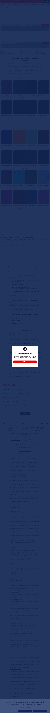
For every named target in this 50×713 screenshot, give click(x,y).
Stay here (25, 365)
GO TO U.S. (25, 361)
